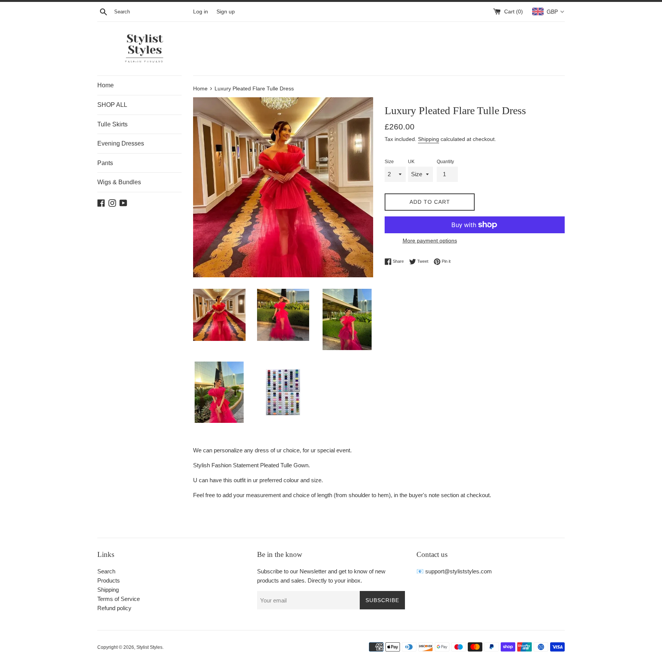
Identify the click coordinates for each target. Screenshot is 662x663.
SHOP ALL (112, 104)
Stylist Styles (149, 647)
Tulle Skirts (112, 124)
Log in (200, 12)
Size (389, 161)
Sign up (225, 12)
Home (105, 85)
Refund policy (114, 608)
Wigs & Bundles (119, 182)
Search (106, 571)
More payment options (430, 240)
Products (108, 580)
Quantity (445, 161)
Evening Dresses (120, 143)
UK (411, 161)
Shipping (428, 139)
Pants (105, 163)
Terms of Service (118, 599)
